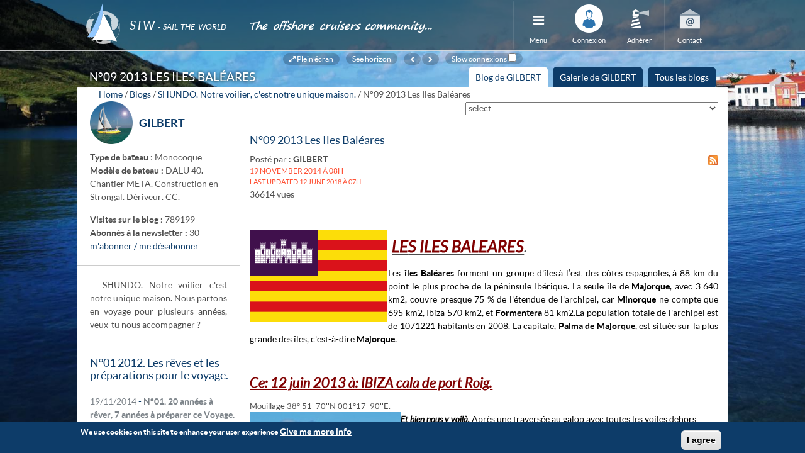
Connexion (589, 40)
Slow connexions (479, 58)
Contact (689, 40)
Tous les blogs (682, 77)
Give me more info (316, 431)
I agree (701, 440)
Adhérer (639, 40)
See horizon (371, 58)
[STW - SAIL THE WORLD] (159, 8)
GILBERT (162, 123)
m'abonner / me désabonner (144, 245)
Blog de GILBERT (511, 79)
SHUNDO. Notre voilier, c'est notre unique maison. (257, 94)
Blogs (140, 94)
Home (111, 94)
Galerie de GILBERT (598, 77)
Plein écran (314, 58)
